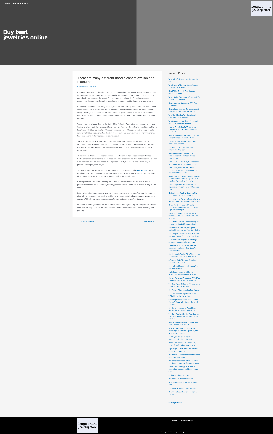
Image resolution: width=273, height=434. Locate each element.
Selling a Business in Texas (178, 375)
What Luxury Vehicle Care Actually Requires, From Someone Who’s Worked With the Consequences (183, 170)
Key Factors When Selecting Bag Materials (184, 290)
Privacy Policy (20, 3)
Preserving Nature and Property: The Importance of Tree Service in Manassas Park (183, 187)
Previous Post (87, 221)
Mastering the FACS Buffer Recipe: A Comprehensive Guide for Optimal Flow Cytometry (183, 215)
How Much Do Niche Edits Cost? (180, 379)
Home (7, 3)
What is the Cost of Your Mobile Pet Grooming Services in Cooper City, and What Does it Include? (183, 330)
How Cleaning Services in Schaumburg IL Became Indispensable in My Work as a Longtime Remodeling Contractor (184, 178)
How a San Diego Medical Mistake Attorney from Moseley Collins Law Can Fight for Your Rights (183, 207)
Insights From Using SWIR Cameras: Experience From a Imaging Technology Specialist (183, 129)
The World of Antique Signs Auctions (182, 388)
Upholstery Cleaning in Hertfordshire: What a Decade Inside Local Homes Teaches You (182, 155)
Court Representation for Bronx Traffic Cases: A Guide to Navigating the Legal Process (183, 302)
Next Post (149, 221)
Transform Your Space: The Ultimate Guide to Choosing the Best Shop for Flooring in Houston (182, 248)
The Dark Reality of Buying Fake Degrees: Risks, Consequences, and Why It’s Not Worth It (184, 316)
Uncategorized (82, 86)
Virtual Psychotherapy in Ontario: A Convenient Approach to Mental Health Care (183, 369)
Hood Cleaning (141, 170)
